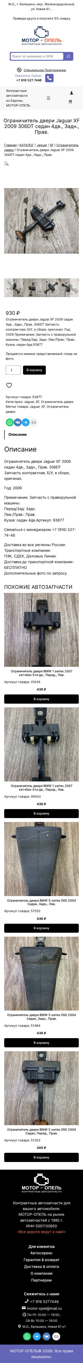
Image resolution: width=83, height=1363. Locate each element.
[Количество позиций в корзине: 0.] (70, 102)
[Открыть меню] (48, 98)
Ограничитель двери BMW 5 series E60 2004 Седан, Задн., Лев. (41, 902)
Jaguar (42, 145)
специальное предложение (45, 70)
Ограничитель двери (57, 402)
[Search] (68, 56)
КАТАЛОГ (26, 145)
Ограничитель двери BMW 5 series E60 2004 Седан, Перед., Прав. (41, 1131)
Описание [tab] (17, 434)
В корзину (34, 370)
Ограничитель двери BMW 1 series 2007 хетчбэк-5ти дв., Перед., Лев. (41, 673)
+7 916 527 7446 (29, 80)
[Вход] (71, 93)
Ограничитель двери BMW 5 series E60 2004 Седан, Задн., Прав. (41, 1016)
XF (52, 145)
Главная (10, 145)
